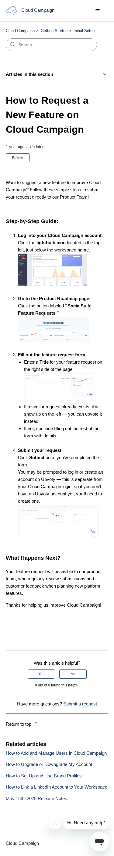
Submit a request (80, 703)
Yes (41, 674)
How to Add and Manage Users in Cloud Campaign (56, 753)
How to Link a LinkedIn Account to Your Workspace (56, 787)
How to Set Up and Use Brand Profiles (44, 775)
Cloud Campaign (20, 30)
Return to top (19, 724)
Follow (17, 158)
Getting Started (54, 30)
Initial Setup (84, 30)
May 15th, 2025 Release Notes (36, 798)
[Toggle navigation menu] (97, 11)
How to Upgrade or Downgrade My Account (49, 764)
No (73, 674)
